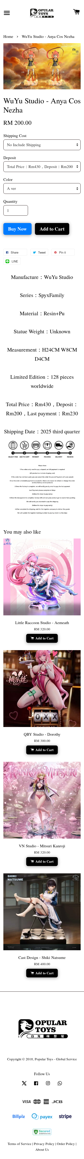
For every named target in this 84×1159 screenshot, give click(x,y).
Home (8, 36)
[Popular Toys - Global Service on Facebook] (36, 1085)
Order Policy (66, 1143)
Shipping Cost (14, 135)
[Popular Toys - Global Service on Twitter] (24, 1085)
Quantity (10, 201)
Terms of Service (19, 1143)
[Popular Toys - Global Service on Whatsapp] (60, 1085)
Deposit (9, 157)
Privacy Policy (44, 1143)
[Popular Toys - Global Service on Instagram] (48, 1085)
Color (8, 179)
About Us (42, 1149)
